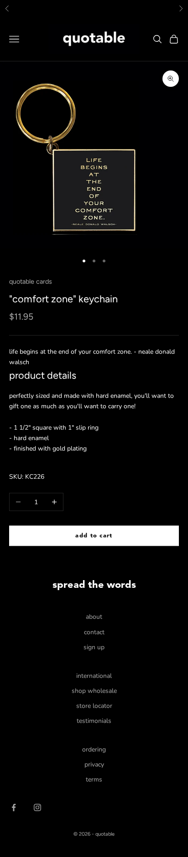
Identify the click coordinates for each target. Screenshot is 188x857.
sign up (94, 647)
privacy (94, 764)
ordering (94, 749)
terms (94, 779)
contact (94, 632)
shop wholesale (94, 691)
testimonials (94, 721)
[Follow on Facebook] (13, 807)
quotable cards (30, 281)
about (94, 616)
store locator (94, 706)
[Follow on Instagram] (37, 807)
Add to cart (93, 536)
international (94, 676)
